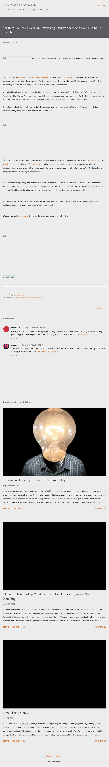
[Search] (97, 4)
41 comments (18, 627)
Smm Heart (83, 334)
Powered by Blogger (56, 756)
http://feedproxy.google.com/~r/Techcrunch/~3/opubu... (28, 297)
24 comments (18, 741)
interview (21, 77)
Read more (100, 508)
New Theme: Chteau (16, 713)
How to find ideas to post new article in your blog (34, 480)
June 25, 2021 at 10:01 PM (33, 345)
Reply (14, 338)
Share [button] (100, 308)
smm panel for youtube (47, 351)
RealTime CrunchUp (39, 77)
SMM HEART (16, 328)
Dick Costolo (65, 77)
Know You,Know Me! (20, 5)
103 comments (19, 508)
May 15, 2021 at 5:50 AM (35, 328)
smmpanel (15, 345)
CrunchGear (23, 216)
